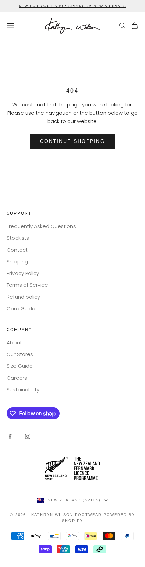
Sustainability (23, 389)
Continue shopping (72, 141)
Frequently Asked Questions (41, 226)
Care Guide (21, 308)
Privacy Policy (23, 273)
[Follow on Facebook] (10, 436)
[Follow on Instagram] (27, 436)
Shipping (17, 261)
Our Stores (20, 354)
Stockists (18, 237)
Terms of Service (27, 284)
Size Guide (20, 365)
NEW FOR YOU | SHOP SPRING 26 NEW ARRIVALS (72, 6)
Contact (17, 249)
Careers (17, 377)
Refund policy (23, 296)
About (14, 342)
